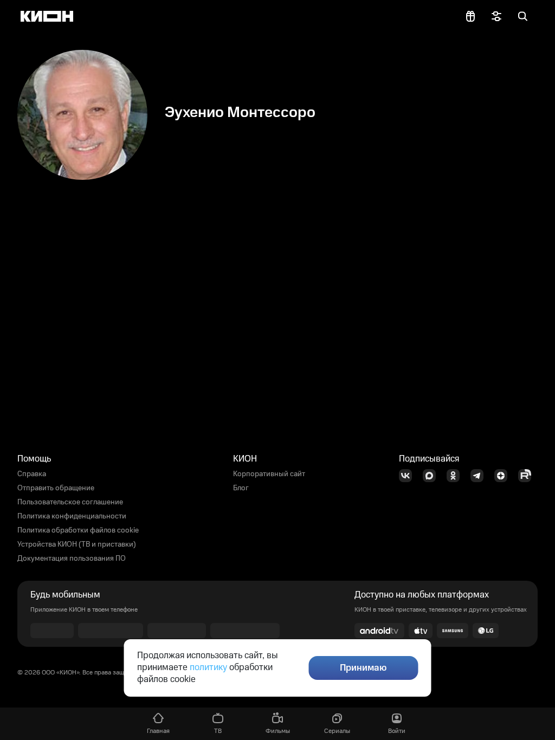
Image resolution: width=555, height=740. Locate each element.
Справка (31, 474)
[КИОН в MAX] (432, 475)
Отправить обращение (55, 488)
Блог (241, 488)
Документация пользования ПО (71, 558)
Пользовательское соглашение (70, 502)
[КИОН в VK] (408, 475)
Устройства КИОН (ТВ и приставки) (76, 544)
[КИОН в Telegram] (480, 475)
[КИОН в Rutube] (528, 475)
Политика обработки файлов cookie (78, 530)
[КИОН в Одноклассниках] (456, 475)
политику (208, 667)
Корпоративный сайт (269, 474)
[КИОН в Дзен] (504, 475)
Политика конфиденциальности (71, 516)
